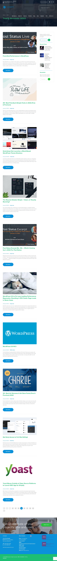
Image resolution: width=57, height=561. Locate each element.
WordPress (12, 440)
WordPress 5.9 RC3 (9, 346)
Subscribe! (49, 79)
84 (18, 508)
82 (12, 508)
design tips (12, 59)
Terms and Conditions (50, 557)
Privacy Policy (42, 557)
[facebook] (31, 535)
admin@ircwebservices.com (8, 547)
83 (15, 508)
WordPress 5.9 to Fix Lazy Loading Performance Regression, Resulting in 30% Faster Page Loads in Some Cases (19, 298)
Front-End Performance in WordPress (16, 56)
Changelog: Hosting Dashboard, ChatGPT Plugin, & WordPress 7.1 (48, 56)
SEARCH (40, 11)
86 (24, 508)
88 (30, 508)
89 (33, 508)
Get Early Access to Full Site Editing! (15, 437)
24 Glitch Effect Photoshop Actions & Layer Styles (48, 48)
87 (27, 508)
